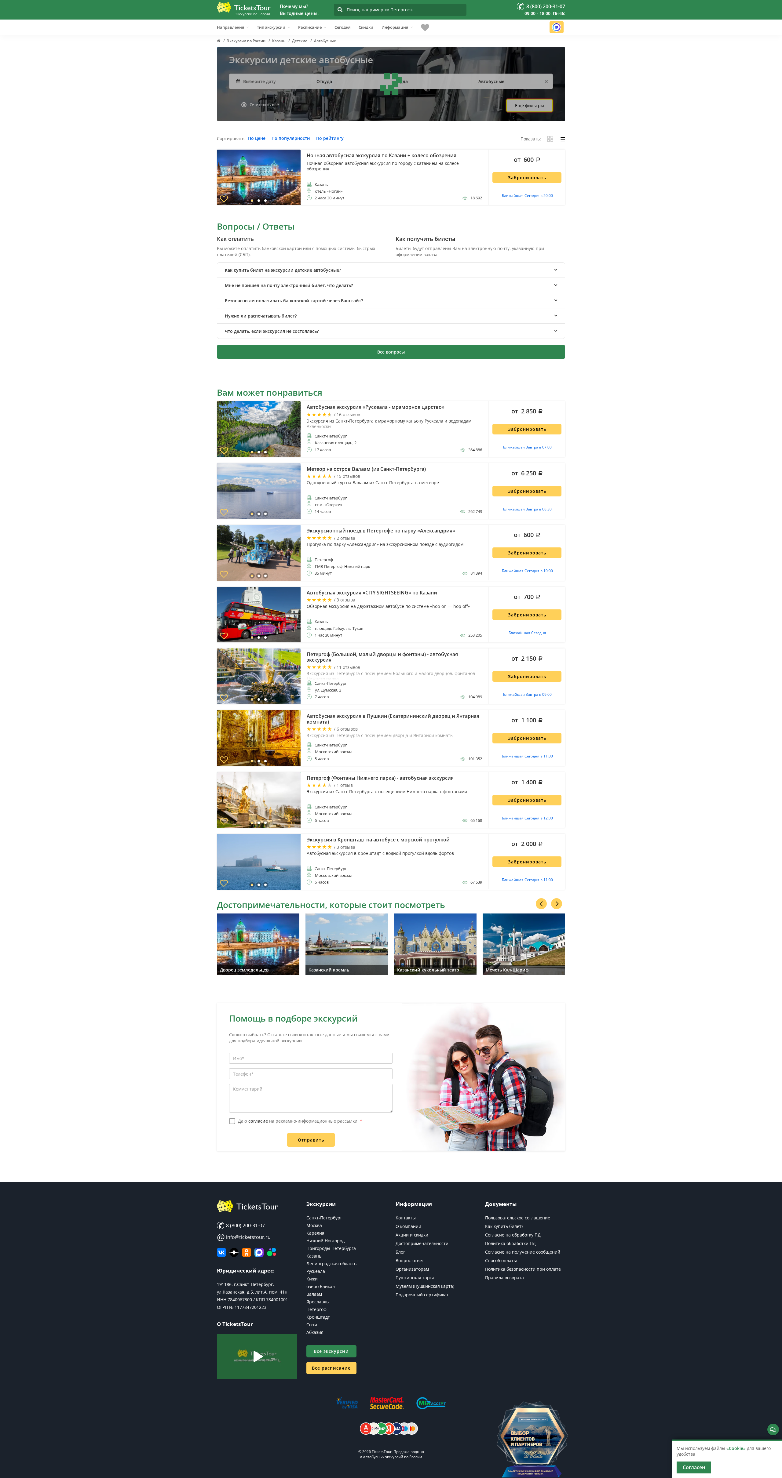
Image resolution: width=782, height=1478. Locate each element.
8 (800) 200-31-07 (245, 1225)
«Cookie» (736, 1448)
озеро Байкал (320, 1286)
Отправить (311, 1140)
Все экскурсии (331, 1351)
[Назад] (541, 903)
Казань (313, 1256)
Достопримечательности (422, 1243)
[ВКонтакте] (221, 1252)
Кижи (312, 1279)
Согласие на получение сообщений (522, 1252)
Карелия (315, 1233)
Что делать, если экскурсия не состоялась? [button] (272, 331)
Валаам (314, 1294)
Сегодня (342, 27)
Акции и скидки (412, 1235)
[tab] (391, 270)
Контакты (406, 1218)
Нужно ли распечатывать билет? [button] (261, 316)
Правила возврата (504, 1277)
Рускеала (315, 1271)
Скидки (366, 27)
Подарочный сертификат (422, 1295)
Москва (314, 1225)
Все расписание (331, 1368)
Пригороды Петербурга (331, 1248)
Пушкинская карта (415, 1277)
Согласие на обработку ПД (513, 1235)
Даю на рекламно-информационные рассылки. (300, 1121)
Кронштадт (318, 1317)
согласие (258, 1121)
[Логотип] (244, 7)
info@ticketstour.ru (244, 1237)
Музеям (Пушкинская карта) (425, 1286)
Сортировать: (231, 138)
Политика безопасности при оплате (523, 1269)
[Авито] (271, 1252)
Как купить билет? (504, 1226)
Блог (400, 1252)
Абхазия (314, 1332)
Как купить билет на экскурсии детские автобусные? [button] (283, 270)
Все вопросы (391, 352)
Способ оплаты (501, 1260)
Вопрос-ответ (410, 1260)
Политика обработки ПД (510, 1243)
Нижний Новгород (325, 1241)
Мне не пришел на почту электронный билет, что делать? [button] (289, 285)
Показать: (531, 139)
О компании (408, 1226)
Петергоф (316, 1309)
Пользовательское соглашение (517, 1218)
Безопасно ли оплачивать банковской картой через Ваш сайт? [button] (294, 300)
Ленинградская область (331, 1263)
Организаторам (412, 1269)
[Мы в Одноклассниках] (246, 1252)
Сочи (311, 1324)
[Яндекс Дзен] (234, 1252)
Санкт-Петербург (324, 1218)
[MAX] (259, 1252)
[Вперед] (556, 903)
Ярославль (317, 1302)
